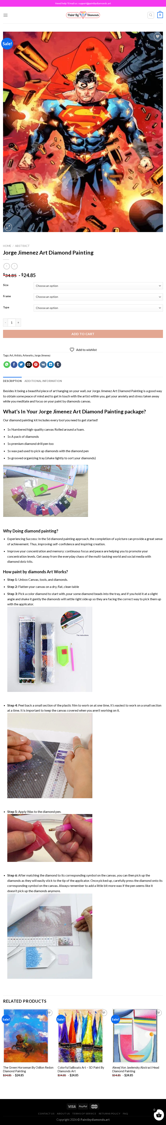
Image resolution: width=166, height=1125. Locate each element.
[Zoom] (8, 227)
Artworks (28, 355)
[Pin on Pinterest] (36, 364)
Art (11, 355)
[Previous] (3, 1046)
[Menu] (5, 15)
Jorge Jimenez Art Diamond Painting (117, 391)
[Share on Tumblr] (57, 364)
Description (12, 381)
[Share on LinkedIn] (50, 364)
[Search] (151, 15)
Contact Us (46, 1113)
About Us (63, 1113)
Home (7, 245)
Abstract (22, 245)
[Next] (163, 1046)
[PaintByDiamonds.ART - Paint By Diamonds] (83, 15)
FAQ (125, 1113)
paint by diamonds (67, 401)
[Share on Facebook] (14, 364)
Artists (18, 355)
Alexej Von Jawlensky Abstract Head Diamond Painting (135, 1069)
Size (6, 285)
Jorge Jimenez (42, 355)
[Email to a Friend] (28, 364)
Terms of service (84, 1113)
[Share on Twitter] (21, 364)
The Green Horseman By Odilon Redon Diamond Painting (28, 1069)
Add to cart (82, 334)
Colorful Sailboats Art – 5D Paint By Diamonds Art (81, 1069)
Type (6, 307)
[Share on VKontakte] (43, 364)
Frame (7, 296)
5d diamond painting (61, 539)
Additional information (43, 381)
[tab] (12, 381)
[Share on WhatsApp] (6, 364)
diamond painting (21, 420)
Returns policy (109, 1113)
